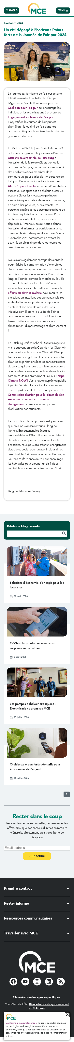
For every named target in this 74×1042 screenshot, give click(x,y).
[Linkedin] (49, 981)
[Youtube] (25, 981)
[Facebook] (13, 981)
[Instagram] (37, 981)
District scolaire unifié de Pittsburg (31, 158)
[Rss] (61, 981)
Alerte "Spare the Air (22, 186)
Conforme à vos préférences (21, 1023)
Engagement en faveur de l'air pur (30, 117)
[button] (67, 1014)
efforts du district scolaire (25, 293)
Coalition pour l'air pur (23, 108)
